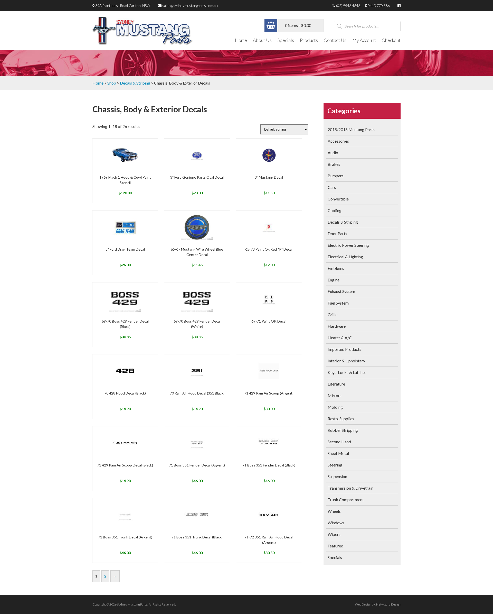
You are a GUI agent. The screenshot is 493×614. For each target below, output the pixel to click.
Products (309, 40)
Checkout (391, 40)
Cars (332, 187)
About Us (262, 40)
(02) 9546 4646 (348, 5)
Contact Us (335, 40)
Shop (111, 82)
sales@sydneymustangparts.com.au (190, 5)
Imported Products (344, 349)
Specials (286, 40)
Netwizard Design (388, 604)
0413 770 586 (379, 5)
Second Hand (339, 441)
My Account (364, 40)
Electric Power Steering (348, 245)
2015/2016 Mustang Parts (351, 129)
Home (241, 40)
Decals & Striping (135, 82)
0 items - (298, 25)
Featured (335, 545)
